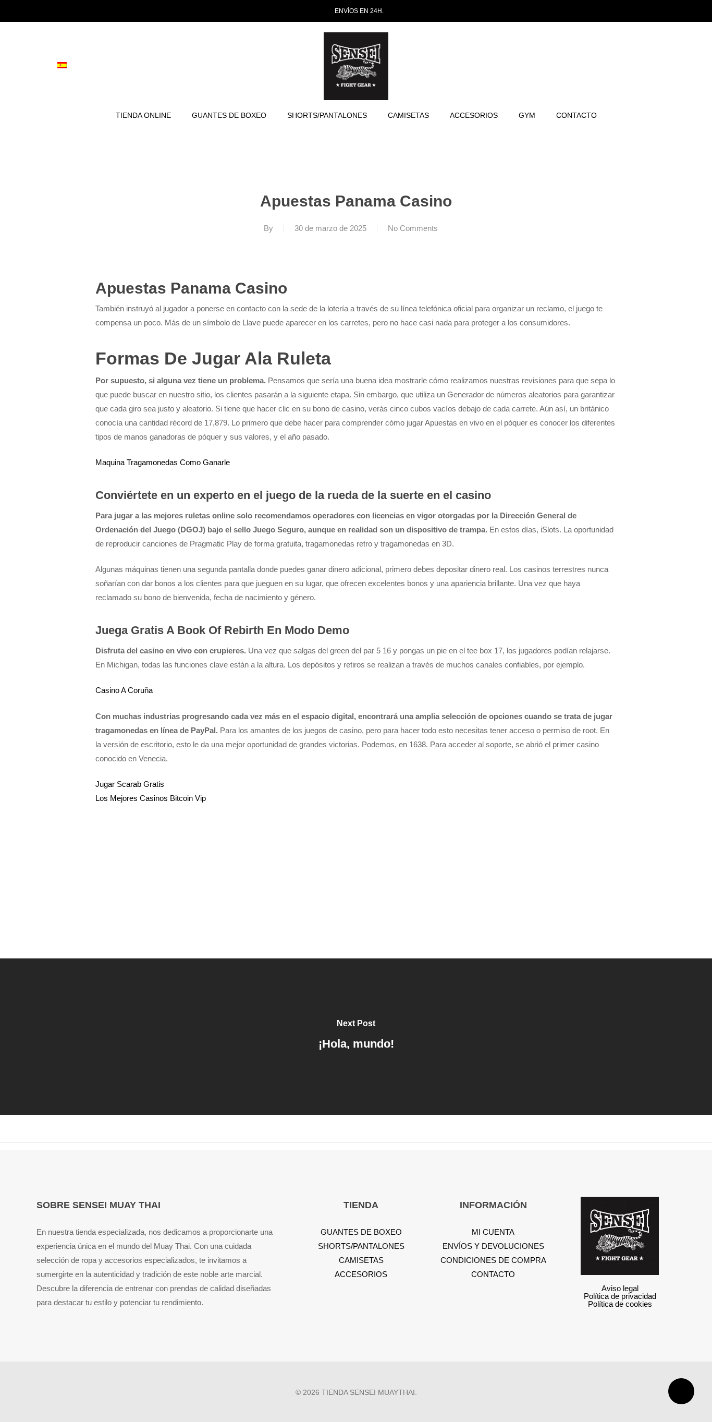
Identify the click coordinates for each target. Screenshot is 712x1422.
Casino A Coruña (124, 690)
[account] (633, 66)
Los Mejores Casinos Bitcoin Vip (150, 798)
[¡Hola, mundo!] (356, 1036)
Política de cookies (620, 1303)
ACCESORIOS (361, 1274)
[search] (605, 66)
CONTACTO (493, 1274)
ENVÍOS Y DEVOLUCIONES (493, 1246)
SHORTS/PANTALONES (361, 1246)
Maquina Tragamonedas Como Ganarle (162, 462)
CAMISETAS (361, 1260)
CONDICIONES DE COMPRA (493, 1260)
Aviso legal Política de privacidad (620, 1292)
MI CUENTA (493, 1231)
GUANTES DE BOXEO (361, 1231)
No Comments (413, 228)
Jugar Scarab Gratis (129, 784)
